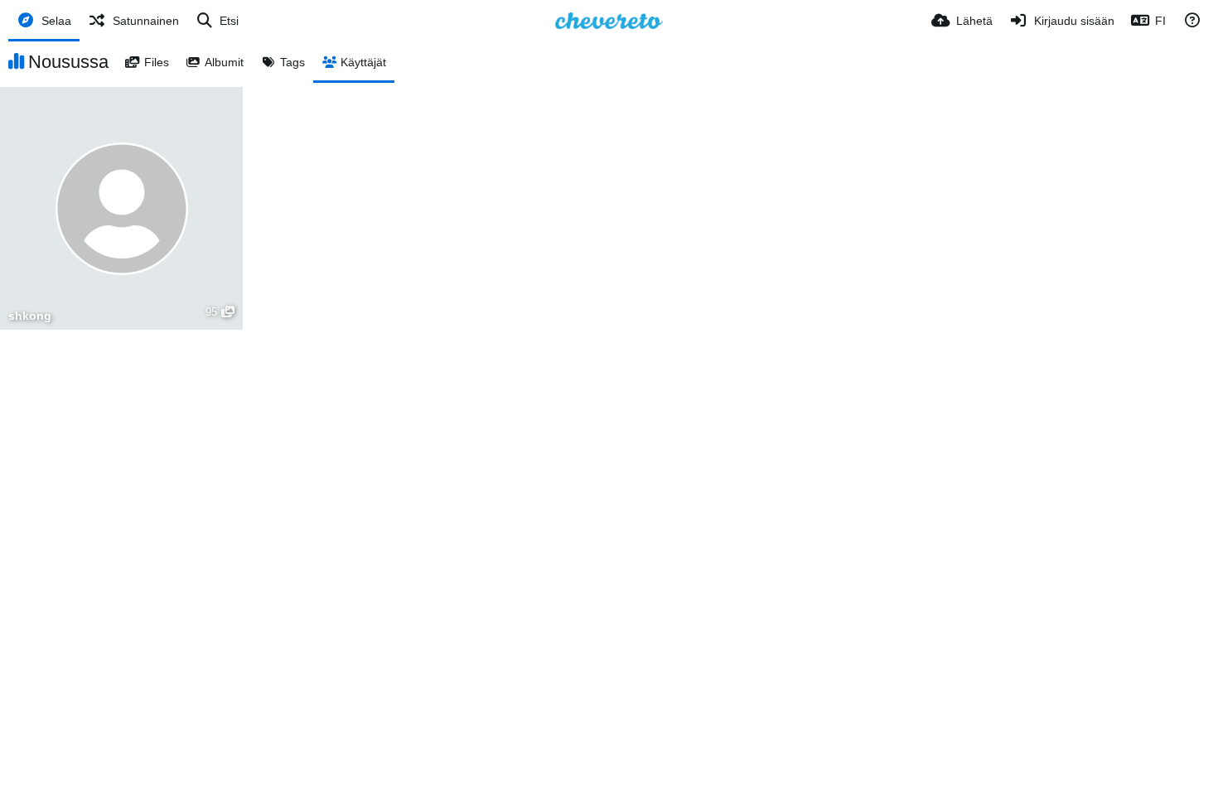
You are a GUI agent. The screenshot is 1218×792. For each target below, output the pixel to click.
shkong (29, 316)
